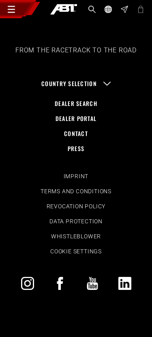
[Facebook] (60, 283)
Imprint (76, 176)
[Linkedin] (125, 283)
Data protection (76, 221)
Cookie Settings (76, 251)
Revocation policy (76, 206)
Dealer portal (76, 118)
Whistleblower (76, 236)
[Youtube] (92, 283)
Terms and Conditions (76, 191)
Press (76, 148)
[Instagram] (27, 283)
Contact (76, 133)
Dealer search (76, 103)
